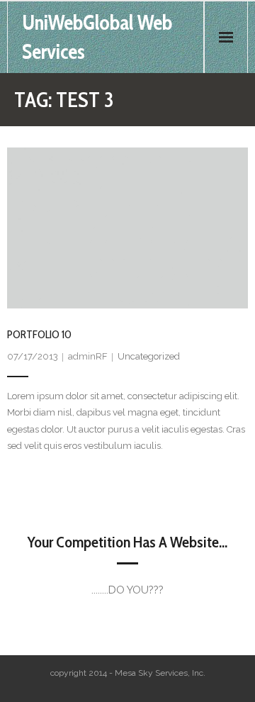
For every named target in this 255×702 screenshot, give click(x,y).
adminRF (88, 356)
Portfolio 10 (39, 334)
